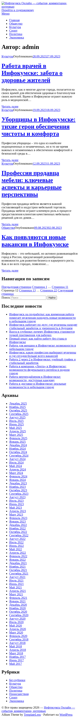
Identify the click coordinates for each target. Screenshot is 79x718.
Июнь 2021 (16, 584)
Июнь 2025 (16, 424)
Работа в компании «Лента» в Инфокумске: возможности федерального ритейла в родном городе (39, 370)
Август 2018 (17, 643)
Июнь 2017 (16, 660)
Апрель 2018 (17, 650)
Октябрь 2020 (18, 611)
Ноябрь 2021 (17, 566)
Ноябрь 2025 (17, 407)
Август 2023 (17, 497)
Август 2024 (17, 459)
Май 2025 (15, 427)
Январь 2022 (17, 559)
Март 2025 (16, 434)
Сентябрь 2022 (18, 535)
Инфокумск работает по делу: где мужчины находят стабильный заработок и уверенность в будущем (43, 326)
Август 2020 (17, 618)
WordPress (65, 714)
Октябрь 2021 (18, 570)
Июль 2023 (16, 500)
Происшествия (19, 694)
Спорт (13, 30)
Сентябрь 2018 (18, 639)
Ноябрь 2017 (17, 656)
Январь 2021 (17, 601)
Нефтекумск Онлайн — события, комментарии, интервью (38, 709)
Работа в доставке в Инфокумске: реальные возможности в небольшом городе (37, 385)
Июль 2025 (16, 421)
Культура (15, 27)
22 (48, 290)
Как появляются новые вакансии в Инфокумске (35, 241)
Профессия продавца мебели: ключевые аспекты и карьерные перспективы (32, 183)
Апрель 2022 (17, 552)
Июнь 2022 (16, 545)
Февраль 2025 (18, 438)
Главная (14, 20)
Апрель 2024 (17, 469)
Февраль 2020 (18, 636)
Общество (15, 23)
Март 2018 (16, 653)
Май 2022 (15, 549)
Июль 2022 (16, 542)
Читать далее (10, 106)
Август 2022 (17, 538)
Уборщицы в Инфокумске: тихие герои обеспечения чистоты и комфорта (39, 126)
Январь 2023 (17, 521)
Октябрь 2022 (18, 532)
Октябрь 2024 (18, 452)
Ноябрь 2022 (17, 528)
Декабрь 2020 (18, 604)
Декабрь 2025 (18, 403)
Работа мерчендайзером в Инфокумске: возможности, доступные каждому (35, 378)
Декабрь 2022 (18, 525)
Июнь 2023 (16, 504)
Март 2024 (16, 473)
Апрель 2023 (17, 511)
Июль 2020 (16, 622)
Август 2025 (17, 417)
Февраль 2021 (18, 597)
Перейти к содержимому (18, 10)
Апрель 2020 (17, 629)
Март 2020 (16, 632)
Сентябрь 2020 (18, 615)
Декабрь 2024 (18, 445)
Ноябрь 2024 (17, 448)
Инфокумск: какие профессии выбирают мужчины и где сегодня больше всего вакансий (42, 354)
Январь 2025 (17, 441)
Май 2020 (15, 625)
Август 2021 (17, 577)
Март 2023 (16, 514)
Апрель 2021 (17, 591)
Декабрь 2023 (18, 483)
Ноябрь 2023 (17, 486)
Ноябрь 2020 (17, 608)
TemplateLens (32, 714)
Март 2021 (16, 594)
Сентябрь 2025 (18, 414)
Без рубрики (17, 680)
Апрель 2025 (17, 431)
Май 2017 (15, 663)
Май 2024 (15, 466)
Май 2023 (15, 507)
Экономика (16, 37)
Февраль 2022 (18, 556)
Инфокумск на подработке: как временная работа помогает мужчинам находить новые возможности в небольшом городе (42, 318)
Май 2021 (15, 587)
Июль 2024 (16, 462)
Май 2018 (15, 646)
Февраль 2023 (18, 518)
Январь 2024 (17, 479)
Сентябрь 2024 (18, 455)
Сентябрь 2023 (18, 493)
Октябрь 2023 (18, 490)
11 (60, 287)
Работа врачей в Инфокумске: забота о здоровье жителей (32, 72)
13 (27, 290)
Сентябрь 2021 (18, 573)
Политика (15, 34)
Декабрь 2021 (18, 563)
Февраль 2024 (18, 476)
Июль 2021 (16, 580)
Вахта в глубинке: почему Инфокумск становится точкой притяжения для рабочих (42, 333)
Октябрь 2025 (18, 410)
